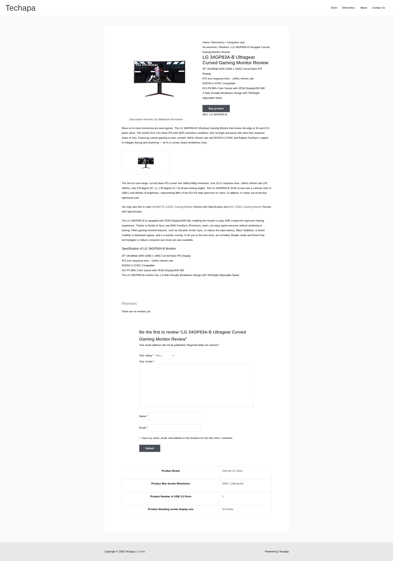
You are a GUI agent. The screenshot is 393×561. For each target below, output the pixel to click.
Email (143, 427)
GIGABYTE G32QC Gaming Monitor (172, 206)
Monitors (224, 47)
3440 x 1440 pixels (233, 483)
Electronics (348, 7)
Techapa (20, 7)
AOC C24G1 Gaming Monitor (245, 206)
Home (205, 42)
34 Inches (227, 509)
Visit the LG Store (232, 470)
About (363, 7)
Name (143, 416)
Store (334, 7)
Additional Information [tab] (170, 119)
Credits (141, 551)
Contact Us (378, 7)
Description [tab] (136, 119)
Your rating (146, 355)
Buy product (216, 108)
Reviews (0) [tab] (150, 119)
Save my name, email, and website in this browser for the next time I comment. (187, 438)
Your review (146, 361)
